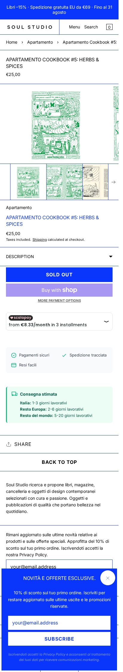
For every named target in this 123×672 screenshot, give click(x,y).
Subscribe (59, 639)
